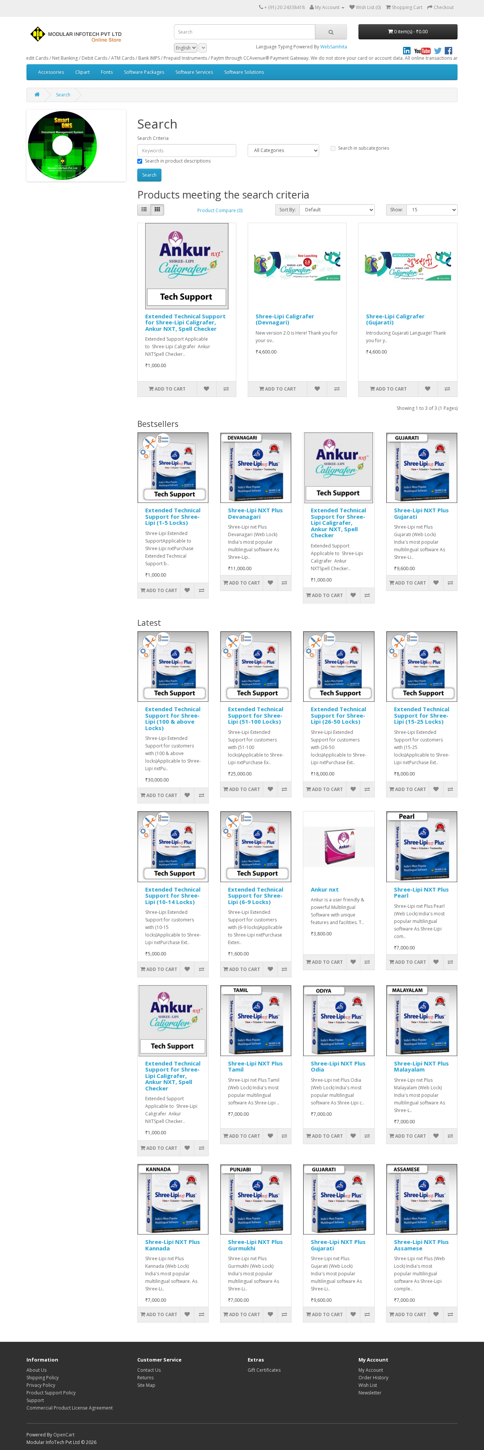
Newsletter (370, 1393)
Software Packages (144, 72)
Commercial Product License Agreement (69, 1408)
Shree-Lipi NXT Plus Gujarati (421, 513)
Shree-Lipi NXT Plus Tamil (255, 1066)
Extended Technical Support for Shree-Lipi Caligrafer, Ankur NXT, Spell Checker (185, 322)
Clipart (82, 72)
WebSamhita (333, 46)
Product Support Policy (51, 1393)
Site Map (146, 1385)
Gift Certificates (264, 1370)
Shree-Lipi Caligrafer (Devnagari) (285, 319)
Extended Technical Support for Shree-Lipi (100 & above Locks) (172, 718)
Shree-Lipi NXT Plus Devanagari (255, 513)
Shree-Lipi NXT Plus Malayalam (421, 1066)
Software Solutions (244, 72)
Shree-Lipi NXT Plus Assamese (421, 1245)
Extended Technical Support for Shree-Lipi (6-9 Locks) (255, 896)
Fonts (107, 72)
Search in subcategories (363, 148)
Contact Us (149, 1370)
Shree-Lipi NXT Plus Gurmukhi (255, 1245)
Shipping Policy (42, 1377)
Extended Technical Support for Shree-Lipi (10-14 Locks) (172, 896)
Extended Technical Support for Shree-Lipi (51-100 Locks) (255, 715)
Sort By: (287, 209)
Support (35, 1400)
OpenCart (63, 1434)
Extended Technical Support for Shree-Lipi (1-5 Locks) (172, 516)
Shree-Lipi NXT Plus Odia (338, 1066)
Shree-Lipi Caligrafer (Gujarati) (395, 319)
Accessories (51, 72)
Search (63, 94)
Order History (373, 1377)
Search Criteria (153, 138)
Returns (145, 1377)
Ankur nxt (325, 889)
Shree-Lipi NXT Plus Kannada (172, 1245)
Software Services (194, 72)
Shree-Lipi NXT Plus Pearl (421, 892)
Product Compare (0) (219, 210)
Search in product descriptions (178, 161)
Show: (396, 209)
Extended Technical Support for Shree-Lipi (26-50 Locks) (338, 715)
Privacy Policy (40, 1385)
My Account (370, 1370)
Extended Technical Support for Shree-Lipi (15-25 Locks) (421, 715)
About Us (36, 1370)
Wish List (367, 1385)
